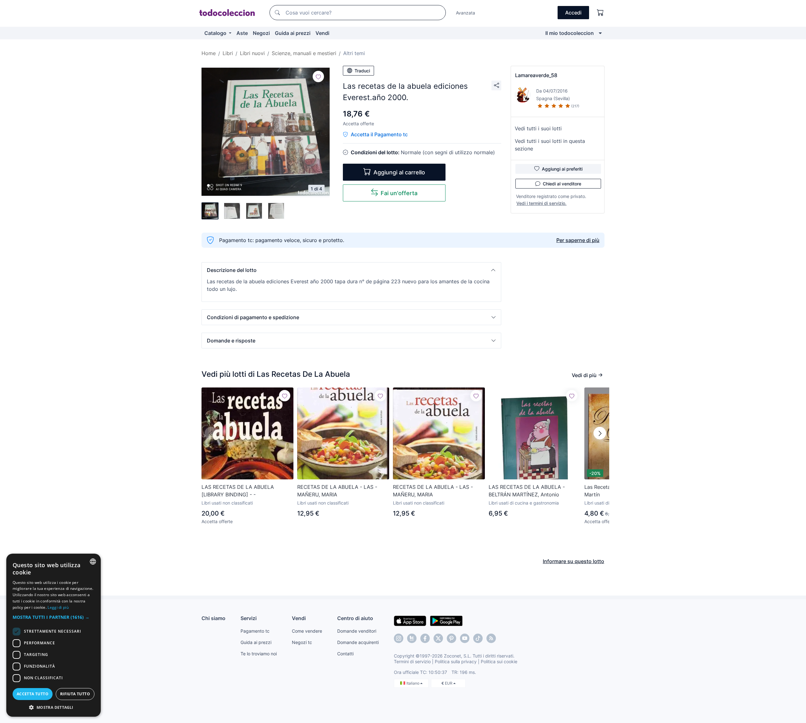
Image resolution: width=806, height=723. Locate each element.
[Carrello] (600, 12)
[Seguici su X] (438, 638)
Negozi (261, 33)
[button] (351, 270)
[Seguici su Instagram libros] (412, 638)
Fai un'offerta (399, 193)
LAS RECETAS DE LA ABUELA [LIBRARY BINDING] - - (238, 491)
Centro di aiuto (355, 618)
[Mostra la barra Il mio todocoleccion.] (600, 33)
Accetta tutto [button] (32, 694)
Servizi (249, 618)
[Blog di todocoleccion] (491, 638)
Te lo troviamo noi (259, 653)
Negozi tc (302, 642)
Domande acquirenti (358, 642)
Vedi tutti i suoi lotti (538, 128)
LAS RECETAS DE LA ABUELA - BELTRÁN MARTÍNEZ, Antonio (527, 491)
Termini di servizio (412, 661)
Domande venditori (356, 631)
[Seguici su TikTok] (478, 638)
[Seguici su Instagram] (398, 638)
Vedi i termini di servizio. (541, 203)
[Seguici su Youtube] (464, 638)
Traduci (362, 70)
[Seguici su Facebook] (425, 638)
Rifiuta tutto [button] (75, 694)
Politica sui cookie (499, 661)
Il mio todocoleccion (569, 33)
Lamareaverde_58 (536, 75)
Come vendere (307, 631)
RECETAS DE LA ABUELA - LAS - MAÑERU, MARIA (337, 491)
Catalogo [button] (216, 33)
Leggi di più (58, 607)
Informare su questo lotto (573, 561)
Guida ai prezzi (292, 33)
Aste (242, 33)
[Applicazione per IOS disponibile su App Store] (410, 620)
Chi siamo (213, 618)
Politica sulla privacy (456, 661)
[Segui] (318, 76)
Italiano (413, 683)
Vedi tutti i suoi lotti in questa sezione (550, 145)
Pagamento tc (255, 631)
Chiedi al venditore (562, 183)
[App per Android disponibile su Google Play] (446, 620)
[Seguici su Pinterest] (451, 638)
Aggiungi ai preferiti (562, 169)
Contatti (345, 653)
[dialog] (53, 635)
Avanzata (465, 12)
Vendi (322, 33)
